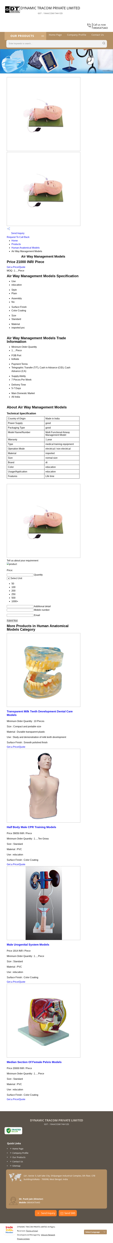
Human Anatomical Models (25, 247)
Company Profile (76, 34)
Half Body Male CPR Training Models (31, 827)
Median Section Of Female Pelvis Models (34, 1062)
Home (14, 240)
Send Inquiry (17, 233)
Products (16, 244)
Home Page (55, 34)
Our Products (22, 36)
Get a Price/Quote (16, 267)
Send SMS (69, 1213)
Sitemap (16, 1165)
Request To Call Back (18, 237)
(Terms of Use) (32, 1231)
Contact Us (98, 34)
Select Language (92, 1232)
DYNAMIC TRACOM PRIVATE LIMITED (50, 10)
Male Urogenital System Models (28, 944)
